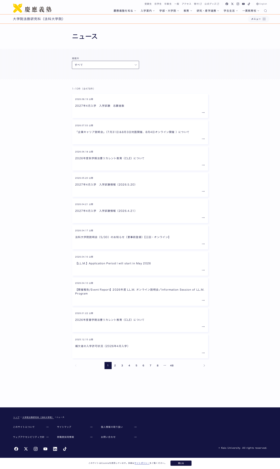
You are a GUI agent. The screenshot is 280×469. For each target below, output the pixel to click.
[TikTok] (248, 3)
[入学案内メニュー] (154, 11)
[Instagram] (237, 3)
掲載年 (75, 58)
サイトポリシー (141, 463)
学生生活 (229, 10)
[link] (76, 365)
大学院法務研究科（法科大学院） (38, 417)
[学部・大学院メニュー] (178, 11)
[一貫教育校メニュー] (258, 11)
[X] (232, 3)
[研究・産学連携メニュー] (218, 11)
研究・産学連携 (206, 10)
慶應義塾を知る (123, 10)
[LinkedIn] (55, 449)
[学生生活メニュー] (237, 11)
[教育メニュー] (191, 11)
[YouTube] (243, 3)
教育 (186, 10)
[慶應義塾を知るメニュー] (135, 11)
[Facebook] (226, 3)
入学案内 (146, 10)
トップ (16, 417)
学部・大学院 (167, 10)
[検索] (265, 11)
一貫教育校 (249, 10)
